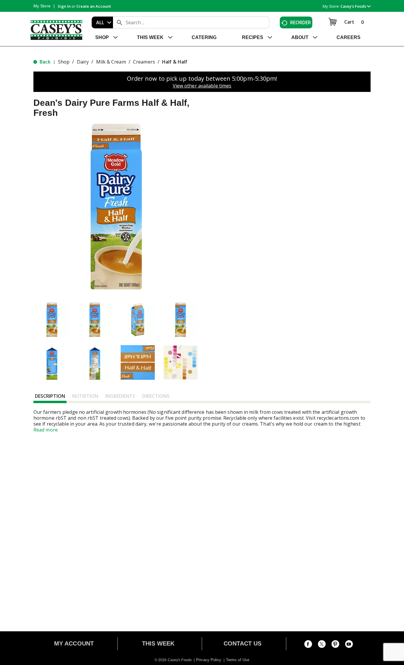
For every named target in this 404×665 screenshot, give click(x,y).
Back (44, 62)
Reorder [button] (300, 22)
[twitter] (322, 645)
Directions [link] (155, 396)
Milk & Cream (111, 62)
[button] (355, 6)
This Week (158, 643)
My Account (74, 643)
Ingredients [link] (120, 396)
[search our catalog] (119, 22)
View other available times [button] (202, 85)
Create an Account (93, 6)
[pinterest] (335, 645)
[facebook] (308, 645)
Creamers (144, 62)
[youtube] (349, 645)
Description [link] (50, 396)
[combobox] (102, 22)
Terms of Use (237, 660)
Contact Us (243, 643)
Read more (45, 430)
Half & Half (174, 62)
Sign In (64, 6)
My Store (42, 6)
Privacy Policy (208, 660)
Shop (64, 62)
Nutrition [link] (85, 396)
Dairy (83, 62)
